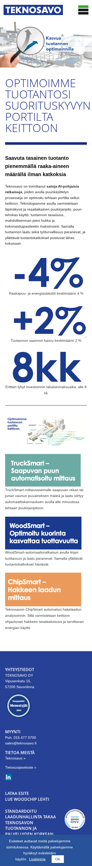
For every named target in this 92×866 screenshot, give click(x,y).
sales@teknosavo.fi (21, 743)
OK (57, 859)
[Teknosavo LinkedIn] (9, 779)
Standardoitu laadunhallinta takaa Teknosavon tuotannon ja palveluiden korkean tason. (30, 825)
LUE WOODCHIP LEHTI (27, 799)
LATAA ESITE (17, 793)
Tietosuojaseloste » (20, 767)
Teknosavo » (15, 758)
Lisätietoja (37, 859)
